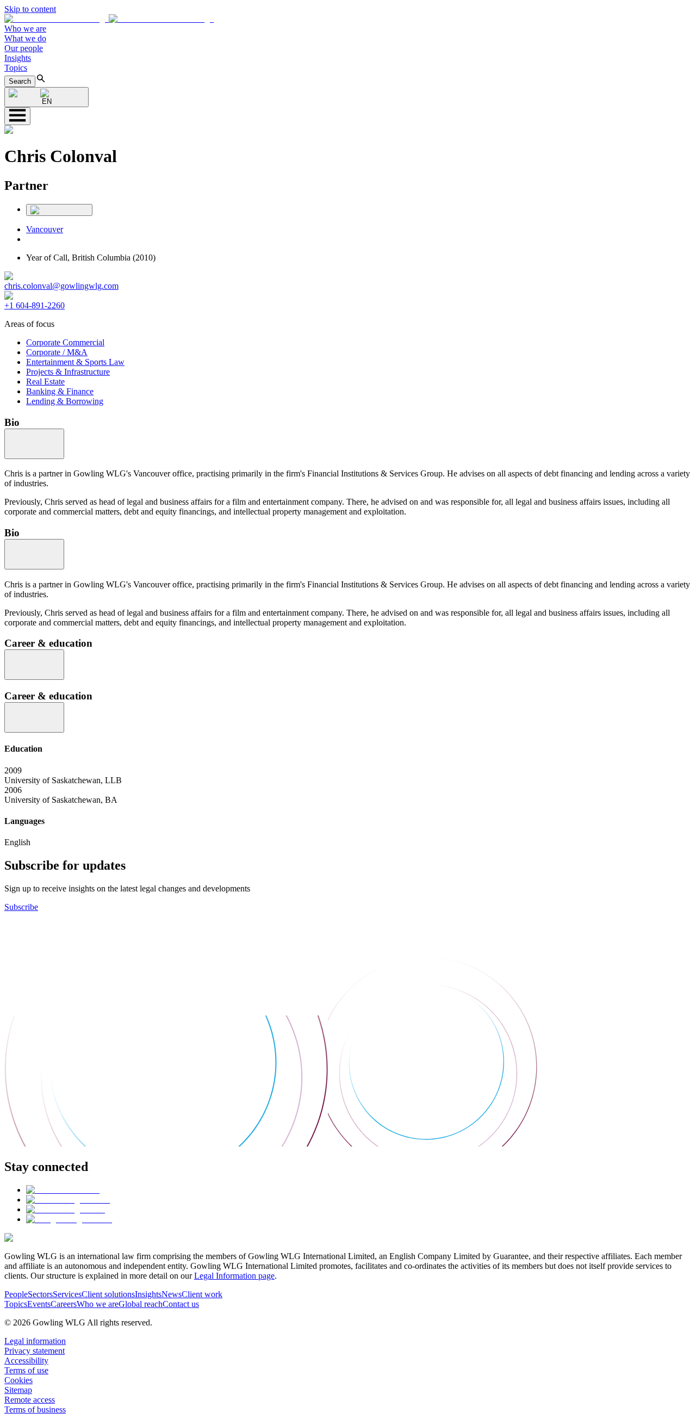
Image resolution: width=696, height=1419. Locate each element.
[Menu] (17, 116)
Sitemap (18, 1390)
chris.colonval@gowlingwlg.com (61, 285)
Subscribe (21, 907)
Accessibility (26, 1360)
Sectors (40, 1294)
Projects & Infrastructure (68, 371)
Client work (202, 1294)
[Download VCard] (59, 210)
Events (39, 1304)
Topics (15, 67)
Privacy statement (34, 1350)
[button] (109, 18)
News (171, 1294)
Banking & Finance (60, 391)
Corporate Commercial (65, 342)
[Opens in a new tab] (63, 1189)
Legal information (35, 1341)
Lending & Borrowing (64, 401)
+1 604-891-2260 (34, 305)
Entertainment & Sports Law (75, 362)
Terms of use (26, 1370)
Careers (64, 1304)
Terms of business (35, 1409)
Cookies (18, 1380)
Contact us (181, 1304)
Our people (23, 48)
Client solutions (108, 1294)
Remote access (29, 1399)
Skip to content (30, 9)
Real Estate (45, 381)
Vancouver (44, 229)
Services (67, 1294)
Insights (17, 58)
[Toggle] (34, 444)
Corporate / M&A (57, 352)
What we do (25, 38)
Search (20, 81)
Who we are (25, 28)
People (16, 1294)
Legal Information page (234, 1275)
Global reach (141, 1304)
